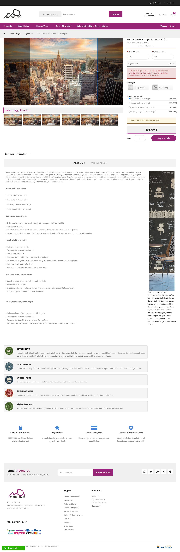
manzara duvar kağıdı (157, 304)
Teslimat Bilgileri (70, 504)
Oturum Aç (150, 15)
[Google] (157, 471)
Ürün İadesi (68, 526)
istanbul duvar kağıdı (156, 313)
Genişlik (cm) (134, 52)
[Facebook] (163, 471)
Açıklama (79, 163)
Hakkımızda (68, 500)
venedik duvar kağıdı (156, 321)
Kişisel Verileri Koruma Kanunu (73, 517)
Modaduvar (152, 295)
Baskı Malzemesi (135, 96)
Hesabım (95, 496)
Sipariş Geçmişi (98, 500)
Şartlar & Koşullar (71, 511)
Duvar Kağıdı (15, 34)
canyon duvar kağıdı (162, 319)
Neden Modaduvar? (72, 497)
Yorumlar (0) (98, 163)
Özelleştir (131, 83)
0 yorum (141, 46)
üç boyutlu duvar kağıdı (164, 301)
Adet (129, 138)
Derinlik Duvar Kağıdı (156, 298)
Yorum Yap (150, 46)
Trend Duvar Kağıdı (166, 295)
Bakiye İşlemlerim (99, 503)
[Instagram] (144, 471)
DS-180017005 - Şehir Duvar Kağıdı (52, 34)
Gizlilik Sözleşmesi (71, 508)
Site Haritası (69, 530)
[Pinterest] (170, 471)
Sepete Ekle (163, 138)
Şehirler (29, 34)
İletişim (67, 522)
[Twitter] (150, 471)
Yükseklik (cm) (159, 52)
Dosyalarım (96, 506)
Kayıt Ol (149, 13)
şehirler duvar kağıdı (162, 310)
